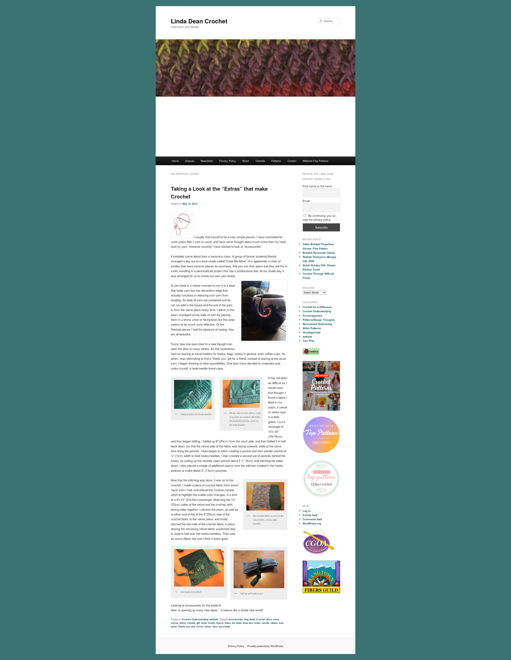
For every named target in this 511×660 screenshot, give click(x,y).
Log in (307, 511)
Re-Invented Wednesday (317, 324)
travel (199, 626)
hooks (211, 623)
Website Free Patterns (316, 161)
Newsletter (207, 161)
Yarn (215, 626)
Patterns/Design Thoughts (319, 320)
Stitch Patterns (312, 328)
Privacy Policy (227, 161)
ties (193, 626)
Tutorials (260, 161)
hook (204, 623)
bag (246, 619)
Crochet (260, 619)
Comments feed (312, 519)
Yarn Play (308, 341)
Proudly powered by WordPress (265, 646)
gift (198, 623)
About (245, 161)
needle (265, 623)
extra (276, 619)
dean (269, 619)
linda (239, 623)
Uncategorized (311, 332)
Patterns (276, 161)
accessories (236, 619)
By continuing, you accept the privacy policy (319, 218)
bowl (252, 619)
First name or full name (317, 186)
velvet (207, 626)
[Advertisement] (255, 127)
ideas (228, 623)
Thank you (184, 626)
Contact (291, 161)
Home (175, 161)
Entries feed (310, 515)
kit (233, 623)
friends (191, 623)
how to (220, 623)
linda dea (248, 623)
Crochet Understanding (195, 619)
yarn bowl (224, 626)
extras (174, 623)
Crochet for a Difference (317, 307)
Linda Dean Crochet (199, 21)
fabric (182, 623)
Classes (189, 161)
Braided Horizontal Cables (319, 253)
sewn (174, 626)
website (213, 619)
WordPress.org (312, 523)
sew (281, 623)
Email (306, 201)
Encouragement (312, 315)
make (257, 623)
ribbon (274, 623)
